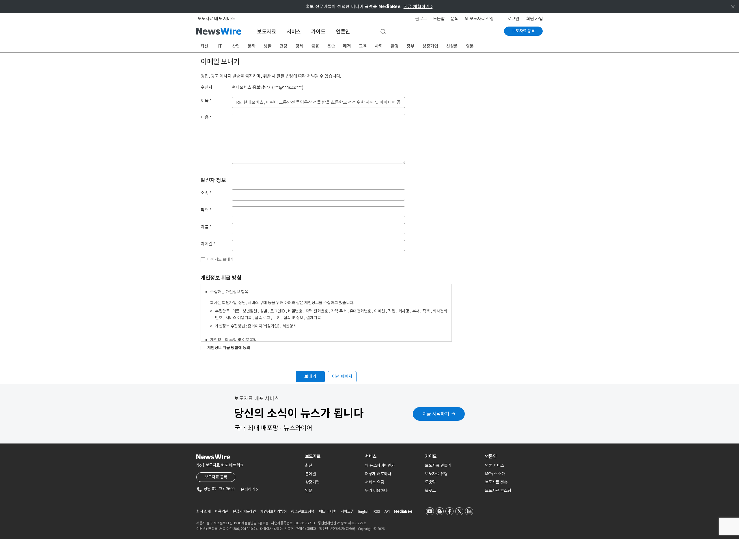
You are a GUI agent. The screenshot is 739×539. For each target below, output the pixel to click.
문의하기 (249, 489)
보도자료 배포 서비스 (216, 18)
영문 (470, 46)
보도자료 (266, 31)
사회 (378, 46)
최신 (204, 46)
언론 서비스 (494, 465)
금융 (315, 46)
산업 (236, 46)
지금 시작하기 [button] (436, 414)
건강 (283, 46)
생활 (267, 46)
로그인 (513, 18)
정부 (410, 46)
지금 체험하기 (418, 6)
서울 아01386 (229, 529)
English (364, 511)
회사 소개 (203, 511)
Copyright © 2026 (371, 529)
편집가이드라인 (244, 511)
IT (220, 46)
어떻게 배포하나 (378, 473)
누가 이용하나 (376, 490)
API (387, 511)
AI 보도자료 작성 (479, 18)
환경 (394, 46)
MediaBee (403, 511)
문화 (251, 46)
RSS (377, 511)
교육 (363, 46)
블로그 (421, 18)
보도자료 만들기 (438, 465)
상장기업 (430, 46)
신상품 (452, 46)
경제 (299, 46)
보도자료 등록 (523, 30)
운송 (331, 46)
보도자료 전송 (496, 482)
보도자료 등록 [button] (215, 477)
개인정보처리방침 (273, 511)
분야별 (310, 473)
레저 (347, 46)
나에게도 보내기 (220, 259)
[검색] (383, 32)
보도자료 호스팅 (498, 490)
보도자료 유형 (436, 473)
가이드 (318, 31)
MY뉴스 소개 (495, 473)
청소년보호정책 (302, 511)
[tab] (333, 456)
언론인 (343, 31)
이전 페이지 (342, 376)
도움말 (439, 18)
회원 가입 (534, 18)
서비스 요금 (374, 482)
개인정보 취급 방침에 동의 (228, 347)
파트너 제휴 (327, 511)
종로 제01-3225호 (353, 523)
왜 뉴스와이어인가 (380, 465)
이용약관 (221, 511)
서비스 (293, 31)
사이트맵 (347, 511)
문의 (454, 18)
